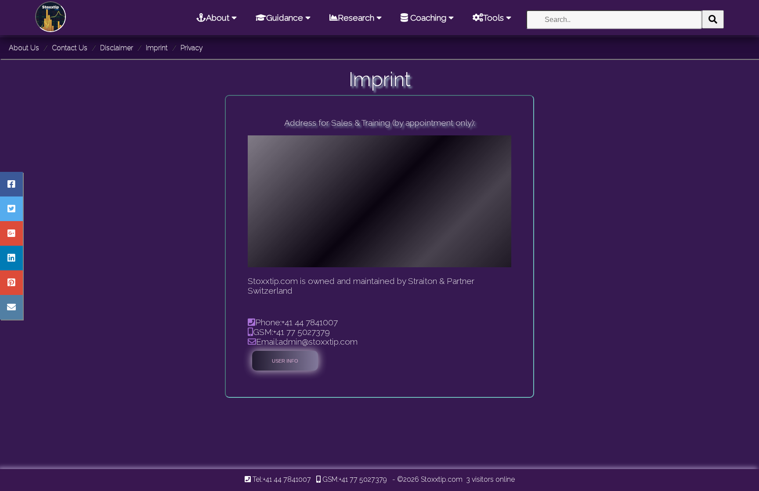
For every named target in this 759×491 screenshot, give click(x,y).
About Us (24, 48)
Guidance (285, 17)
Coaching (428, 17)
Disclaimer (116, 48)
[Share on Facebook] (11, 184)
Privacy (192, 48)
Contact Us (69, 48)
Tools (494, 17)
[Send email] (11, 307)
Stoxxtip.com (442, 479)
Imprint (157, 48)
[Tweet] (11, 208)
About (218, 17)
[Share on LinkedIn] (11, 258)
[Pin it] (11, 282)
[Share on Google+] (11, 233)
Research (357, 17)
